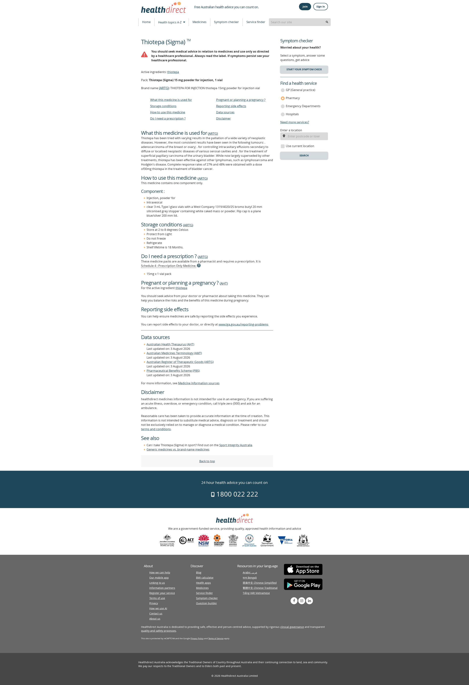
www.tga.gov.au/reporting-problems (243, 324)
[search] (327, 22)
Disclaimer (223, 118)
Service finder (255, 22)
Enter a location (291, 130)
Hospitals (292, 114)
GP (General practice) (300, 90)
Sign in (320, 6)
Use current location (300, 146)
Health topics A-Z (170, 22)
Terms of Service (216, 638)
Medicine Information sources (198, 383)
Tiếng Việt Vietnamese (256, 593)
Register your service (162, 593)
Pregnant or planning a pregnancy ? (240, 100)
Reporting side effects (231, 106)
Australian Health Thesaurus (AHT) (170, 344)
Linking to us (157, 582)
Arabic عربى (250, 572)
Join (305, 6)
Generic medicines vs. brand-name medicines (178, 449)
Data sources (225, 112)
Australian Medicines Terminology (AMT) (174, 353)
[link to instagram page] (301, 600)
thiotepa (173, 72)
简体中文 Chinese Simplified (260, 582)
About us (154, 618)
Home (146, 22)
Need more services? (294, 122)
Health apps (203, 582)
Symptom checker (226, 22)
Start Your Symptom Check (304, 69)
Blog (198, 572)
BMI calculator (205, 577)
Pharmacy (293, 98)
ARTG (164, 88)
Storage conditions (163, 106)
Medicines (199, 22)
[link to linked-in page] (309, 600)
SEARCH (304, 155)
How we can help (159, 572)
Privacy (153, 603)
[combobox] (300, 22)
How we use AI (158, 608)
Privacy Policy (197, 638)
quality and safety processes (158, 630)
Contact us (155, 613)
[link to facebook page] (294, 600)
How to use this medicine (167, 112)
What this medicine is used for (171, 100)
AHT (224, 283)
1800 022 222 (236, 494)
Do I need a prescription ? (168, 118)
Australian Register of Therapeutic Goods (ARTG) (180, 362)
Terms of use (157, 598)
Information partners (162, 588)
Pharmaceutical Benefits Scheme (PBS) (173, 371)
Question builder (206, 603)
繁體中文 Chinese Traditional (260, 588)
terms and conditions (156, 429)
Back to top (207, 461)
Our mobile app (159, 577)
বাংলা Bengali (250, 577)
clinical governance (292, 627)
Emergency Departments (303, 106)
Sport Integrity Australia (235, 445)
